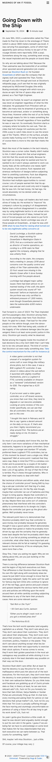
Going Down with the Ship (22, 22)
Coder (39, 758)
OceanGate (7, 75)
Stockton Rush (18, 72)
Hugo (32, 758)
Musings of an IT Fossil (17, 2)
